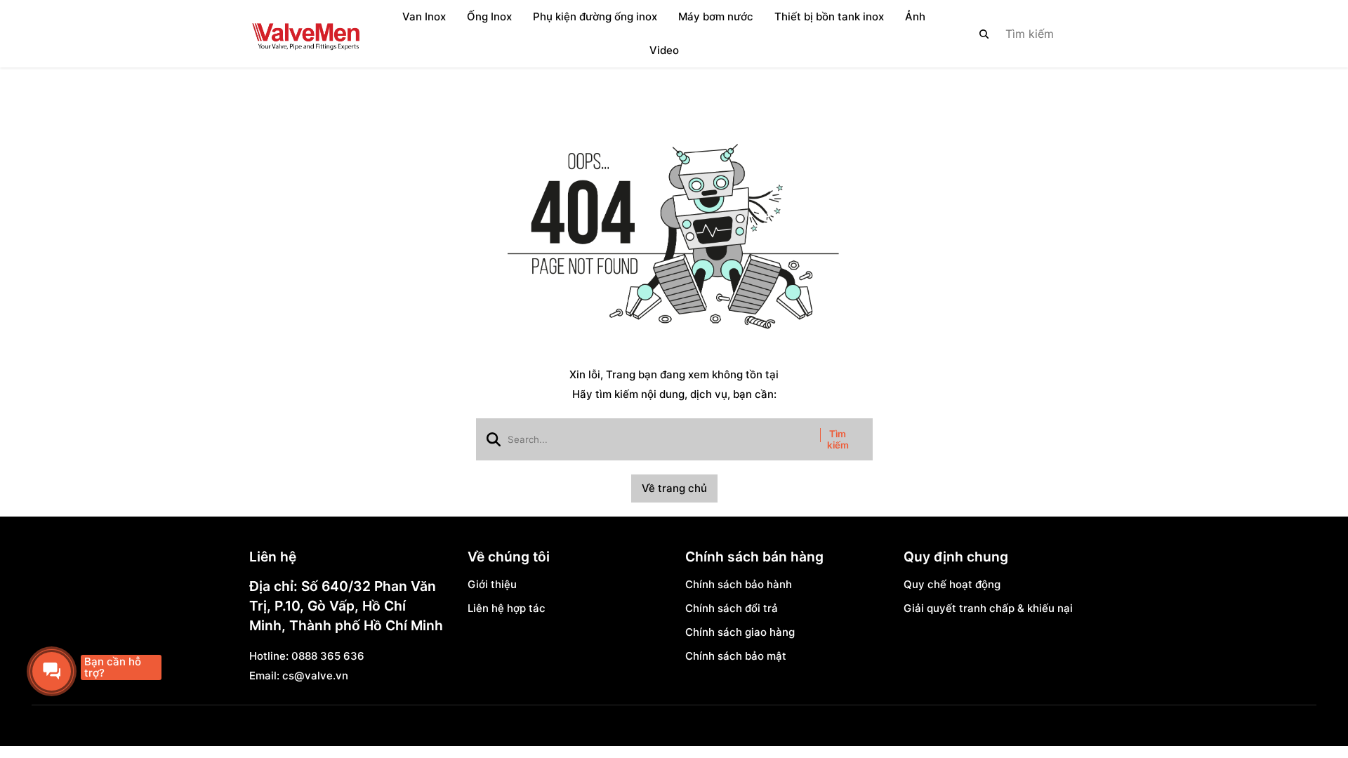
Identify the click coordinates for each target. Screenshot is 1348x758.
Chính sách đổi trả (731, 608)
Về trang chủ (674, 488)
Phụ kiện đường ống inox (595, 16)
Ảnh (915, 16)
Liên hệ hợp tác (507, 608)
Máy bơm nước (715, 16)
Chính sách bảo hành (738, 584)
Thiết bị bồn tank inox (829, 16)
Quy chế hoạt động (952, 584)
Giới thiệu (492, 584)
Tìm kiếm (838, 439)
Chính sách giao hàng (740, 632)
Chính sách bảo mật (735, 656)
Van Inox (424, 16)
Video (664, 50)
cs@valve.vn (315, 675)
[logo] (305, 33)
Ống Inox (489, 16)
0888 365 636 (327, 656)
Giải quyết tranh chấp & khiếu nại (988, 608)
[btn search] (984, 34)
